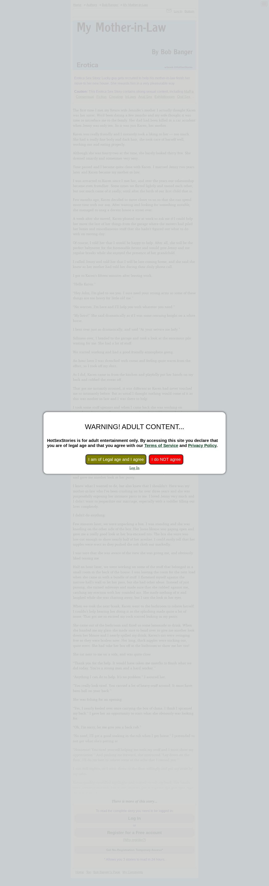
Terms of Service (161, 445)
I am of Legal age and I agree (116, 459)
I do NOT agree (166, 459)
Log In (134, 467)
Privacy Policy (202, 445)
